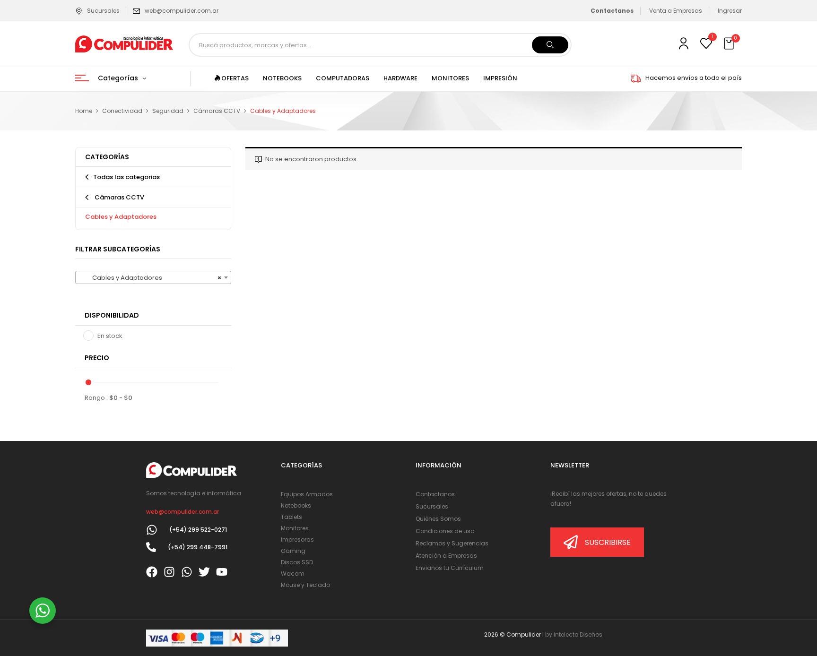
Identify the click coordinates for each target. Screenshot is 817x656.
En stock (109, 335)
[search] (550, 44)
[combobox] (153, 277)
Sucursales (103, 11)
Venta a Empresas (675, 11)
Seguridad (167, 111)
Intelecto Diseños (578, 634)
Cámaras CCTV (216, 111)
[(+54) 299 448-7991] (151, 547)
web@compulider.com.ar (181, 11)
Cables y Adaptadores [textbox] (150, 277)
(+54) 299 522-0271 (198, 530)
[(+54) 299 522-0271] (151, 529)
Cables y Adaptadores (120, 216)
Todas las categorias (126, 177)
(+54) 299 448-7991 (197, 547)
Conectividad (122, 111)
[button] (730, 44)
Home (83, 111)
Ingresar (730, 11)
